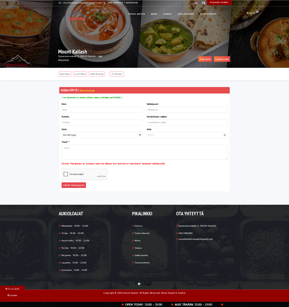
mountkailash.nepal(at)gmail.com (82, 2)
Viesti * (65, 142)
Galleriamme (186, 14)
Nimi (64, 104)
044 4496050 (115, 2)
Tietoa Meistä (136, 14)
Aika (149, 129)
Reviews (118, 74)
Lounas (13, 295)
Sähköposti (152, 104)
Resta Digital (168, 293)
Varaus (167, 14)
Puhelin (65, 116)
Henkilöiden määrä (157, 116)
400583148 (132, 2)
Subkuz (182, 293)
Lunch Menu (80, 74)
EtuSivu (117, 14)
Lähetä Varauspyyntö (73, 185)
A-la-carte (205, 59)
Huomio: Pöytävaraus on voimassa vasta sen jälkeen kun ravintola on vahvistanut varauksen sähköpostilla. (113, 163)
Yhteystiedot (208, 14)
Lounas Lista (222, 59)
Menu (154, 14)
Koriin (253, 13)
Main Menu (65, 74)
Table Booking (96, 74)
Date (64, 129)
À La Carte (13, 288)
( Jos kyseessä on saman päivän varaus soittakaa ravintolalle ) (92, 97)
